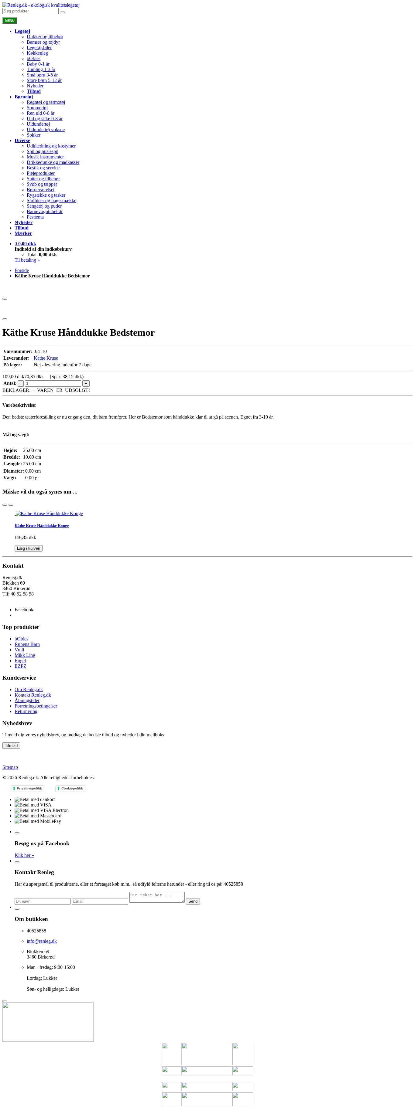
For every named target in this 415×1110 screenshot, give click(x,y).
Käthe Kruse (46, 358)
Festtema (35, 216)
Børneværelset (40, 189)
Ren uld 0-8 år (40, 113)
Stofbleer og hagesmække (51, 200)
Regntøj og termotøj (46, 102)
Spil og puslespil (42, 151)
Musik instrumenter (45, 156)
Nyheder (35, 85)
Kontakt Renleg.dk (33, 695)
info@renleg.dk (17, 599)
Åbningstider (27, 700)
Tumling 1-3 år (41, 69)
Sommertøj (37, 107)
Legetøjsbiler (39, 47)
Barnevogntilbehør (45, 211)
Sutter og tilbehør (43, 178)
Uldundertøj (38, 124)
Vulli (19, 649)
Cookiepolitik (72, 788)
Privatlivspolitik (29, 788)
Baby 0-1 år (38, 63)
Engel (20, 660)
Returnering (26, 711)
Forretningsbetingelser (36, 705)
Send (192, 901)
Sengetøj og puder (44, 206)
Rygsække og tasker (46, 195)
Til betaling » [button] (27, 260)
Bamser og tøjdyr (43, 42)
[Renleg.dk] (41, 5)
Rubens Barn (27, 644)
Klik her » (24, 855)
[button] (25, 243)
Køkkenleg (37, 53)
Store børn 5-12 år (44, 80)
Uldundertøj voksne (46, 129)
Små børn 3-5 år (42, 74)
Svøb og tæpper (42, 184)
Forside (22, 270)
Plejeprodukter (41, 173)
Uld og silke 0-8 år (45, 118)
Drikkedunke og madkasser (53, 162)
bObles (33, 58)
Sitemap (10, 767)
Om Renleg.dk (29, 689)
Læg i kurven (28, 548)
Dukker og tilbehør (45, 36)
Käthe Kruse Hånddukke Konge (42, 525)
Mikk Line (25, 655)
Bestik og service (43, 167)
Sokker (33, 134)
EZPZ (20, 666)
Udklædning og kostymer (51, 145)
